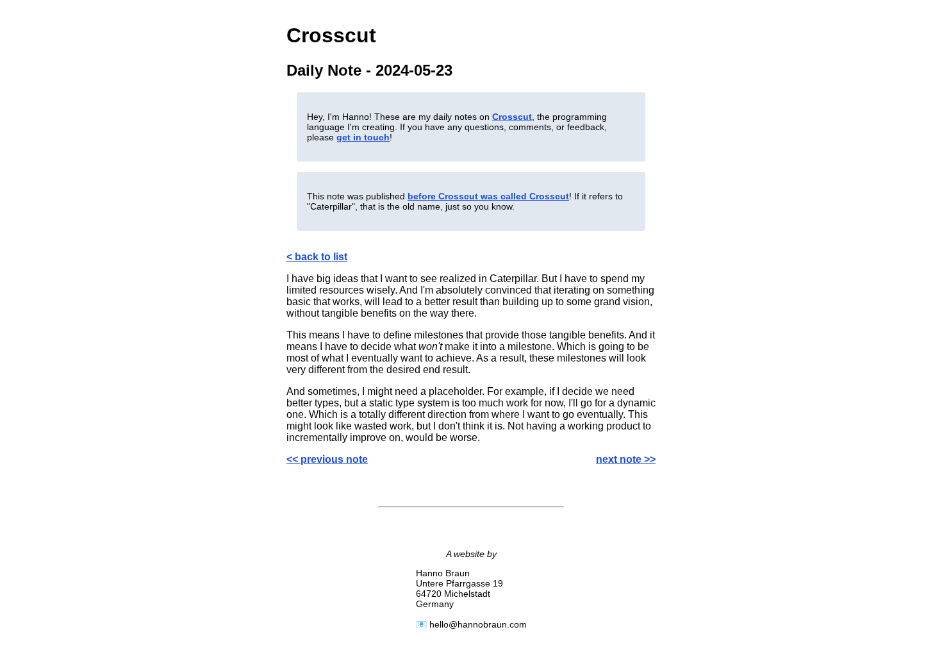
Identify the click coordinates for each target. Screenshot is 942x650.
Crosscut (512, 117)
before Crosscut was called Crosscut (488, 196)
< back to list (316, 256)
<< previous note (327, 459)
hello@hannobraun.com (478, 624)
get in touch (363, 137)
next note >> (626, 459)
